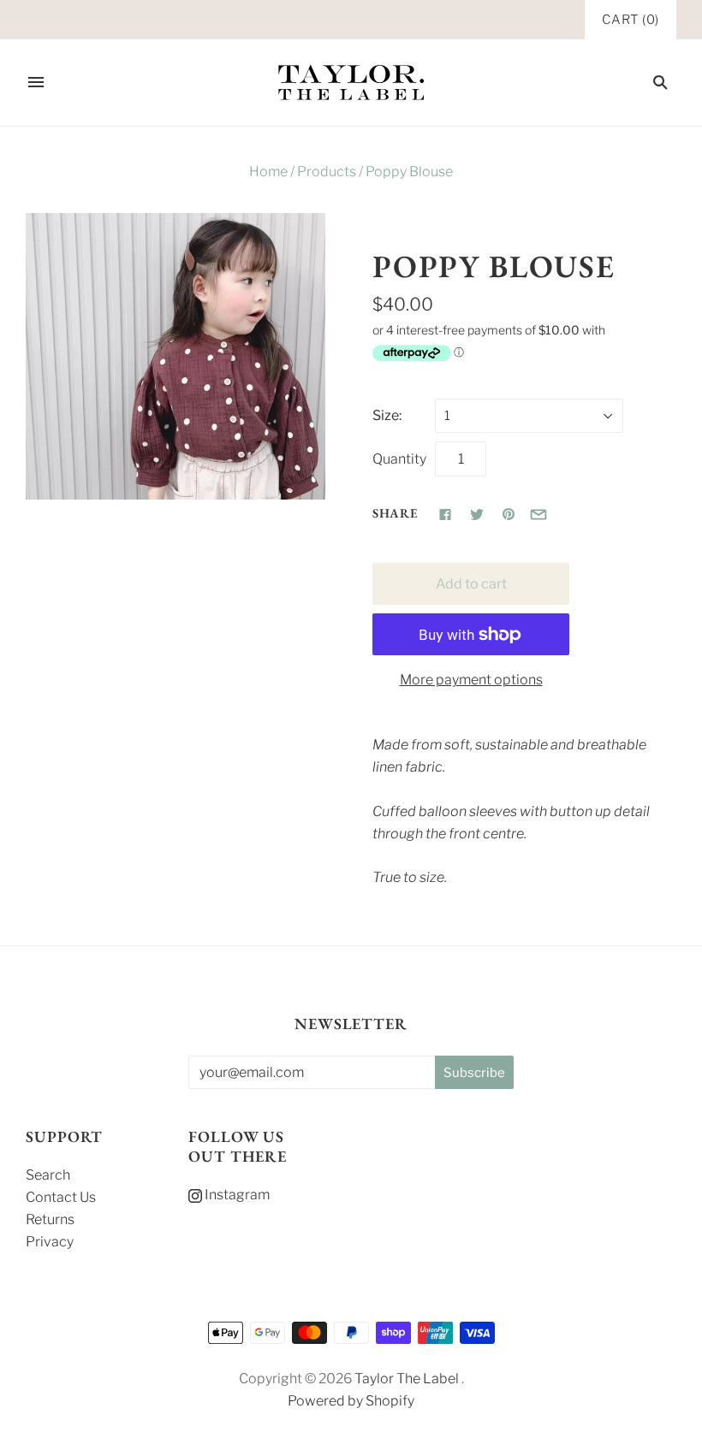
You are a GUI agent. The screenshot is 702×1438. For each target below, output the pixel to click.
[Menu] (36, 82)
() (630, 19)
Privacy (50, 1242)
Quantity (399, 459)
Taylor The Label (406, 1378)
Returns (50, 1219)
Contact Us (61, 1197)
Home (268, 171)
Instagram (236, 1194)
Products (326, 171)
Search (48, 1175)
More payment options (471, 680)
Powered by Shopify (351, 1401)
